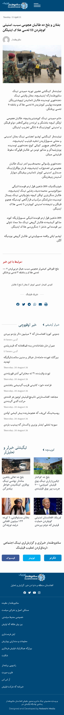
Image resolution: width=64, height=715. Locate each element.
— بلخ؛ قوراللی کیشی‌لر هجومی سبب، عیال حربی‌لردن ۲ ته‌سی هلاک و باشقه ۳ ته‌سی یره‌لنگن (31, 271)
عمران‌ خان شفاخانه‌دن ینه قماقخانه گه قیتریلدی (29, 345)
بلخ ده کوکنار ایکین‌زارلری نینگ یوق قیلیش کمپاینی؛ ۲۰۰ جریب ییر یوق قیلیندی (47, 483)
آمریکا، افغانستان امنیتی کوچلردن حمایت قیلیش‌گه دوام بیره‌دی (48, 521)
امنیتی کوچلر (35, 285)
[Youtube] (34, 592)
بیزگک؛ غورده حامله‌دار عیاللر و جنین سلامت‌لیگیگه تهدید (31, 359)
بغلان (25, 285)
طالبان (13, 285)
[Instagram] (39, 592)
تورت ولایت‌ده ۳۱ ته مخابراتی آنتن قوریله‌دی (27, 373)
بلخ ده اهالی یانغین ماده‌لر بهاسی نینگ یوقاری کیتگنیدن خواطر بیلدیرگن (16, 483)
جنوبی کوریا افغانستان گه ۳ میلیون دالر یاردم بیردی (31, 334)
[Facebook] (24, 592)
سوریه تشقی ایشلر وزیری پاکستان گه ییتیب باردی (30, 424)
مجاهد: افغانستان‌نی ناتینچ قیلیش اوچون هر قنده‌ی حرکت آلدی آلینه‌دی (31, 398)
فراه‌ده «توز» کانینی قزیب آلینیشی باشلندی (27, 385)
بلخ (20, 285)
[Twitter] (29, 592)
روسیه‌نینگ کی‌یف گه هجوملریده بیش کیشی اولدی (31, 413)
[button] (18, 304)
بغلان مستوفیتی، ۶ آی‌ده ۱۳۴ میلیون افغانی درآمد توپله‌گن (16, 521)
